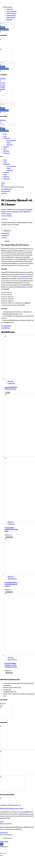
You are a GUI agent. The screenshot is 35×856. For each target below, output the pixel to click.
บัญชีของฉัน (6, 138)
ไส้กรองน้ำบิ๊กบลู (12, 579)
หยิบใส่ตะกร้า (7, 231)
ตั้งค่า (9, 818)
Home (5, 134)
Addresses (10, 145)
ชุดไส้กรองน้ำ (11, 383)
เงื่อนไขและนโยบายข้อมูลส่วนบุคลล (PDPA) (12, 808)
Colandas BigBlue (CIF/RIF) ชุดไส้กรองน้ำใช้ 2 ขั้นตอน (11, 529)
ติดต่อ (5, 149)
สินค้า (2, 185)
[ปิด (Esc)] (5, 853)
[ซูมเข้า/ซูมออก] (0, 853)
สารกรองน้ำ (10, 9)
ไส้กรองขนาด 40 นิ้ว (17, 212)
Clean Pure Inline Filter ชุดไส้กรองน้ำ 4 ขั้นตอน (11, 388)
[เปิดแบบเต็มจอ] (2, 853)
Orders (8, 143)
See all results (4, 29)
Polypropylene (25, 276)
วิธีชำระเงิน (6, 151)
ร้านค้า (5, 136)
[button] (17, 156)
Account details (11, 140)
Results (2, 27)
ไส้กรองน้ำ (9, 20)
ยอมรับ (2, 822)
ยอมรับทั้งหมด (4, 833)
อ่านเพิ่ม (8, 393)
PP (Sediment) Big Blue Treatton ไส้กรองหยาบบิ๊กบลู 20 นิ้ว (11, 584)
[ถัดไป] (2, 855)
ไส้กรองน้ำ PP (27, 212)
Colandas (8, 214)
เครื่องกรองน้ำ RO (11, 13)
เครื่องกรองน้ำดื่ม (11, 15)
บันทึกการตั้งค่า (4, 842)
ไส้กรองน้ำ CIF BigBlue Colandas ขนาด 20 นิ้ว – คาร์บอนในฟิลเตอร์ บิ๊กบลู (11, 665)
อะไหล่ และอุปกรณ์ (11, 11)
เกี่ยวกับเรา (6, 147)
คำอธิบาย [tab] (7, 241)
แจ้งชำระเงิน (6, 153)
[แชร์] (4, 853)
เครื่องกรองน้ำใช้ (11, 18)
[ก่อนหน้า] (0, 855)
